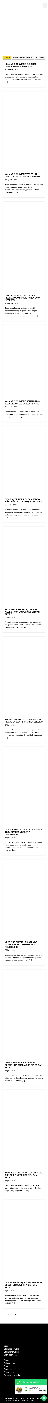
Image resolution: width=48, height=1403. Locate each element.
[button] (45, 5)
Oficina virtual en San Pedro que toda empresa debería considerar (24, 832)
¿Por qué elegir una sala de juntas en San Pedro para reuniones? (21, 944)
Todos (6, 58)
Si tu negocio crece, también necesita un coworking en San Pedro (22, 612)
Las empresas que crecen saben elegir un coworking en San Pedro (23, 1285)
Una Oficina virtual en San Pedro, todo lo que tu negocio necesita (22, 297)
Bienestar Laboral (23, 58)
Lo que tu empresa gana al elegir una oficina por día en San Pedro (23, 1065)
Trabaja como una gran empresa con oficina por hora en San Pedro (24, 1175)
